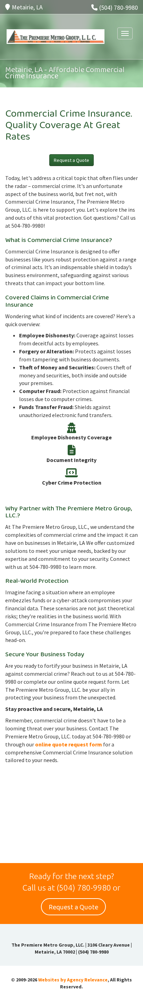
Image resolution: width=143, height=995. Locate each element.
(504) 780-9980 (118, 7)
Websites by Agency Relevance (73, 980)
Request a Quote (71, 160)
